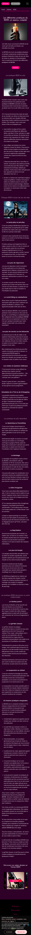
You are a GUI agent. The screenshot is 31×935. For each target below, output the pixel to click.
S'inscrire (5, 3)
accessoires (22, 58)
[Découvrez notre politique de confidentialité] (13, 928)
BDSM (9, 827)
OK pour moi (21, 932)
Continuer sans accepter (7, 917)
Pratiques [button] (9, 9)
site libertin (5, 844)
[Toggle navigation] (27, 4)
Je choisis (9, 932)
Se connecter (15, 3)
